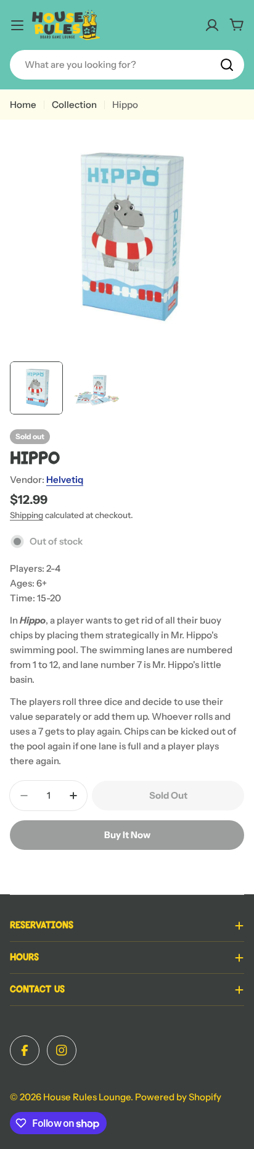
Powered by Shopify (178, 1097)
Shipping (26, 515)
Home (23, 104)
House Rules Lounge (87, 1097)
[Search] (226, 64)
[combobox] (127, 65)
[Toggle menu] (17, 25)
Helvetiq (64, 479)
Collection (74, 104)
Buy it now (127, 835)
